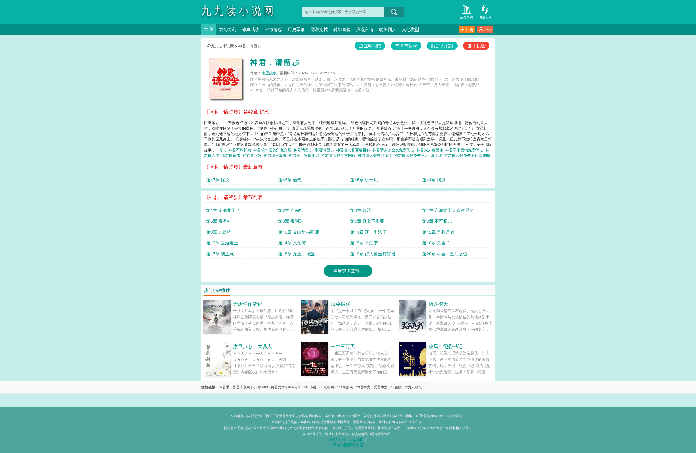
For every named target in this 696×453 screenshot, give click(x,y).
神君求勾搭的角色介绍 (273, 149)
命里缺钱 (269, 72)
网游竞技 (319, 29)
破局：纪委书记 (445, 346)
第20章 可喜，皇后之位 (444, 253)
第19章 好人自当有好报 (372, 253)
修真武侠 (250, 29)
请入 (223, 149)
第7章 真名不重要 (367, 221)
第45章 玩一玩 (364, 179)
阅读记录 (485, 16)
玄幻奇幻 (228, 29)
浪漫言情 (365, 29)
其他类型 (410, 29)
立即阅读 (372, 45)
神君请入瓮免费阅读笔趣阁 (468, 155)
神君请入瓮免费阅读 (412, 155)
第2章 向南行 (290, 210)
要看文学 (278, 387)
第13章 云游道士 (222, 243)
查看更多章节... (348, 271)
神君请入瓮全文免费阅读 (394, 149)
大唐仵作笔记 (247, 303)
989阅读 (294, 387)
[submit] (394, 12)
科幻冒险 (342, 29)
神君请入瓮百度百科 (354, 149)
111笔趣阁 (345, 387)
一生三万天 (343, 346)
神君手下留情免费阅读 (465, 149)
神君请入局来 (276, 155)
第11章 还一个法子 (368, 232)
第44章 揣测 (434, 179)
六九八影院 (413, 387)
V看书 (224, 387)
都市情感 (273, 29)
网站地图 (337, 439)
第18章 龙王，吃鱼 (296, 253)
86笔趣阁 (326, 387)
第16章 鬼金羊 (436, 243)
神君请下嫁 (253, 155)
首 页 (209, 29)
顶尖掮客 (340, 303)
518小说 (310, 387)
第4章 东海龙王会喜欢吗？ (448, 210)
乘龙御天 (438, 303)
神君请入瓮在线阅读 (376, 155)
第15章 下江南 (364, 243)
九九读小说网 (222, 45)
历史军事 (296, 29)
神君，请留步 (249, 45)
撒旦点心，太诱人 (252, 346)
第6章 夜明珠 (290, 221)
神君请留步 (304, 149)
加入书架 (444, 45)
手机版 (478, 45)
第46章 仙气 (290, 179)
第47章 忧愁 (217, 179)
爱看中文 (381, 387)
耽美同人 (387, 29)
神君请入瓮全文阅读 (339, 155)
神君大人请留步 (431, 149)
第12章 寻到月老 (438, 232)
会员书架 (466, 16)
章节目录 (408, 45)
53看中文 (363, 387)
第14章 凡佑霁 (292, 243)
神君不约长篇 (240, 149)
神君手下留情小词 (305, 155)
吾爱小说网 (241, 387)
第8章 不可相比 (437, 221)
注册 (469, 29)
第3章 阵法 (360, 210)
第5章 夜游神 (218, 221)
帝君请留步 (325, 149)
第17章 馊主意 (220, 253)
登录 (488, 29)
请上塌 (437, 155)
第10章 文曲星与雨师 (298, 232)
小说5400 (260, 387)
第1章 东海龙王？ (223, 210)
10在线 (396, 387)
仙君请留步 (232, 155)
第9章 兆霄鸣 (218, 232)
